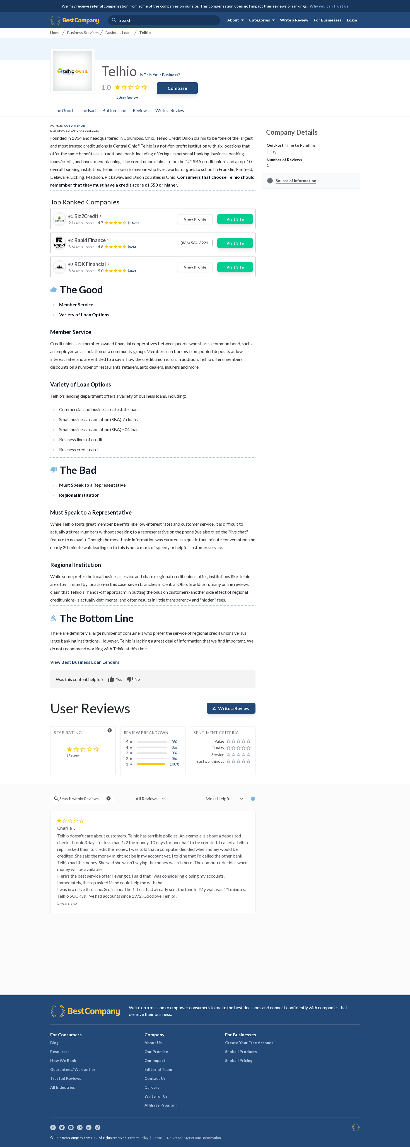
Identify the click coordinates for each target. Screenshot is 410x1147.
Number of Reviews (284, 159)
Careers (151, 1087)
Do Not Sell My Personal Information (194, 1138)
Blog (54, 1042)
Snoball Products (241, 1051)
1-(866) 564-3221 (192, 242)
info (109, 730)
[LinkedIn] (88, 1127)
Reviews (141, 110)
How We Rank (63, 1060)
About (236, 20)
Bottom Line (114, 110)
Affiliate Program (160, 1105)
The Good (63, 110)
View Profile (195, 219)
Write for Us (156, 1096)
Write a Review (294, 20)
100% (175, 764)
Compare (177, 88)
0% (174, 741)
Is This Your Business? (160, 74)
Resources (59, 1051)
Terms (158, 1138)
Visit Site (235, 219)
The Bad (87, 110)
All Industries (62, 1087)
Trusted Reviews (65, 1078)
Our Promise (156, 1051)
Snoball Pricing (238, 1060)
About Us (153, 1042)
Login (352, 20)
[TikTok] (97, 1127)
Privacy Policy (138, 1138)
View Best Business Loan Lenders (84, 662)
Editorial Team (158, 1069)
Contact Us (155, 1078)
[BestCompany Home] (74, 20)
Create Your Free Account (249, 1042)
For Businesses (327, 20)
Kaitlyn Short (75, 125)
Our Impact (154, 1060)
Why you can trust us (329, 6)
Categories (263, 20)
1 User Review (127, 97)
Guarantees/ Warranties (73, 1069)
